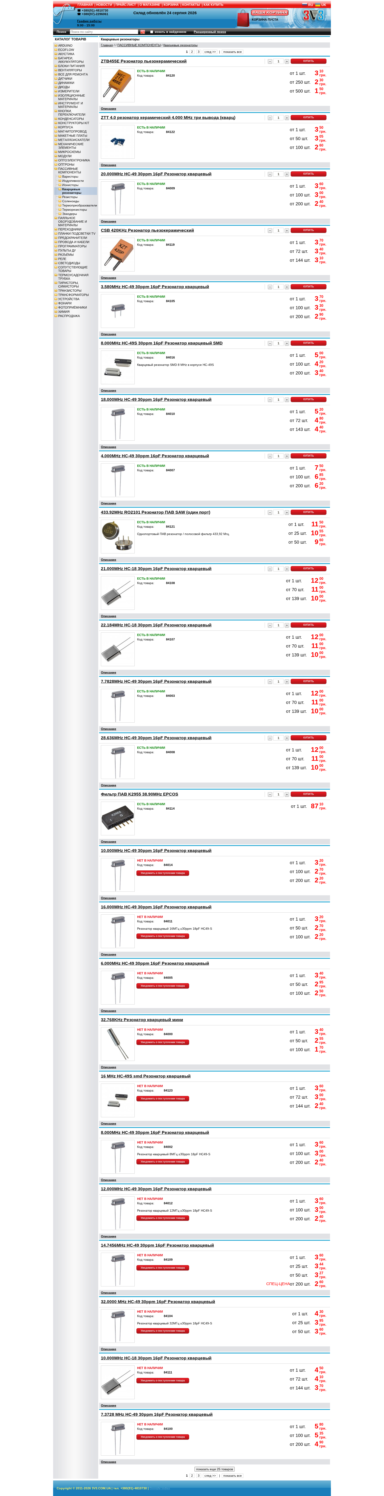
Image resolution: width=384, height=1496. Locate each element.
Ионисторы (70, 185)
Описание (108, 108)
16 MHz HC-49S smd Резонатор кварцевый (146, 1076)
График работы (89, 21)
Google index (160, 1488)
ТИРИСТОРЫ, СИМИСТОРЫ (68, 284)
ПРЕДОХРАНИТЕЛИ (72, 238)
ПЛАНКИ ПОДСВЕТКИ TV (76, 233)
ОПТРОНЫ (66, 164)
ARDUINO (65, 45)
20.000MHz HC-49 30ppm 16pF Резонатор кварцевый (156, 174)
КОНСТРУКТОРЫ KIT (73, 123)
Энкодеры (69, 214)
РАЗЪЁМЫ (66, 254)
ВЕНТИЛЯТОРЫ (70, 70)
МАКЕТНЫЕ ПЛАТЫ (72, 135)
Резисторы (70, 197)
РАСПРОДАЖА (69, 316)
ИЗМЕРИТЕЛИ (68, 91)
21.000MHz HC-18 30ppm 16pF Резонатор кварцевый (156, 568)
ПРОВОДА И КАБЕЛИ (73, 242)
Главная (107, 45)
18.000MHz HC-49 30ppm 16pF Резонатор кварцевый (156, 399)
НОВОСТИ (104, 4)
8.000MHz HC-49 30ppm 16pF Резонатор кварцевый (155, 1132)
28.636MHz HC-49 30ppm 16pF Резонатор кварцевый (156, 737)
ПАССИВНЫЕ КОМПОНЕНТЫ (69, 170)
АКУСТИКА (66, 54)
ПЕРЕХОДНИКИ (69, 229)
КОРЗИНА (171, 4)
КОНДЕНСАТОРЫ (71, 119)
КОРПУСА (65, 127)
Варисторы (70, 176)
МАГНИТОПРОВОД (72, 131)
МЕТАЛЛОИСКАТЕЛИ (74, 140)
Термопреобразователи (79, 205)
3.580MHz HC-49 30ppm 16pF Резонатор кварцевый (155, 286)
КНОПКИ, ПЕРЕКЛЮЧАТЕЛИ (71, 112)
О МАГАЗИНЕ (150, 4)
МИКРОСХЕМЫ (69, 152)
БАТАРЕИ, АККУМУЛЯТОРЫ (71, 59)
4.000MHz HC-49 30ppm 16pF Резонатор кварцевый (155, 456)
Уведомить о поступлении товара (163, 873)
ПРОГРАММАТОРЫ (72, 246)
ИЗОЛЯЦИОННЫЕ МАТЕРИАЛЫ (71, 97)
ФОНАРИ (65, 303)
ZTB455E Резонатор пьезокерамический (144, 61)
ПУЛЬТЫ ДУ (67, 250)
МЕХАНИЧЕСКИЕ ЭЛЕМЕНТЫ (71, 145)
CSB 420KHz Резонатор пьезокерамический (147, 230)
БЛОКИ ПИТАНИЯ (71, 66)
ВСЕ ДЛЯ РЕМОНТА (73, 74)
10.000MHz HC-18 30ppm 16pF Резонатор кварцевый (156, 1358)
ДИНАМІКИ (66, 83)
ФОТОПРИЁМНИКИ (72, 307)
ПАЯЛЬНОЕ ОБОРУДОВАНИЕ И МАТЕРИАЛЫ (72, 221)
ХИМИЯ (64, 311)
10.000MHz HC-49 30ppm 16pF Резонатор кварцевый (156, 850)
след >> (210, 51)
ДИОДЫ (64, 87)
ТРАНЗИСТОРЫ (69, 290)
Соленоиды (70, 201)
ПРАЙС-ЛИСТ (126, 4)
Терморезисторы (74, 209)
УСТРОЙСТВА (68, 299)
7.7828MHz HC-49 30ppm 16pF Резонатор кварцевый (156, 681)
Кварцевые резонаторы (71, 190)
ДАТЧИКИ (65, 78)
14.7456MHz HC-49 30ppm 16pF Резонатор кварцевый (157, 1245)
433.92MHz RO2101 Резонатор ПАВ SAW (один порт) (155, 512)
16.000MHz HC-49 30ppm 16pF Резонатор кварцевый (156, 907)
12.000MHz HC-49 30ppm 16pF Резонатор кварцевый (156, 1189)
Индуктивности (73, 180)
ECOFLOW (66, 50)
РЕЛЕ (62, 259)
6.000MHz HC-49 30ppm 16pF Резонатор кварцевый (155, 963)
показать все (232, 51)
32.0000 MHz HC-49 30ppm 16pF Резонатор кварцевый (158, 1301)
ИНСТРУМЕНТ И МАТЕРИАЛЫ (70, 105)
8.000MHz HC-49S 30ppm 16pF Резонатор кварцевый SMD (162, 343)
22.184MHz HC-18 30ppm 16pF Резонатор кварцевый (156, 625)
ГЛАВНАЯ (85, 4)
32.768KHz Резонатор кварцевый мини (142, 1019)
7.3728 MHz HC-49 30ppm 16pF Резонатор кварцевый (157, 1414)
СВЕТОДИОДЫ (69, 263)
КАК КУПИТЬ (213, 4)
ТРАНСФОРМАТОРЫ (73, 295)
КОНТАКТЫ (191, 4)
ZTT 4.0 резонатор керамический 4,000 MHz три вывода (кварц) (168, 117)
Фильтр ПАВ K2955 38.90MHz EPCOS (139, 794)
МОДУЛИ (65, 156)
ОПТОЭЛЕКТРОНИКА (74, 160)
